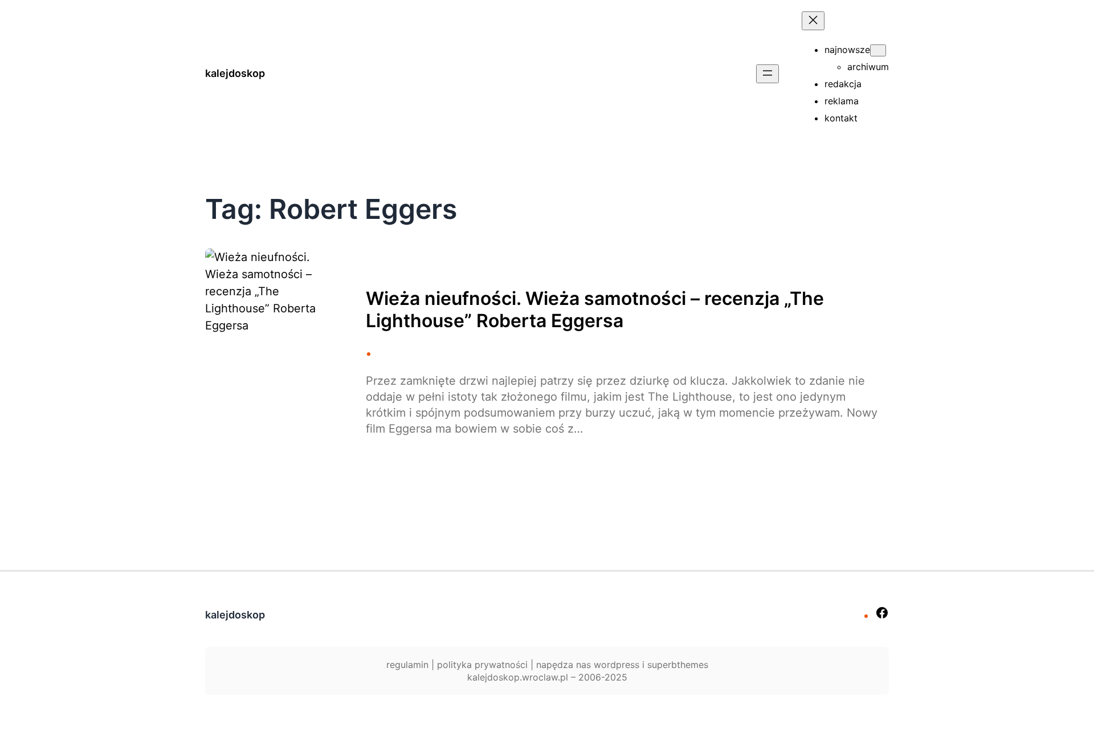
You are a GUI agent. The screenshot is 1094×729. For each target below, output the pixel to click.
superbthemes (677, 664)
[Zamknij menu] (813, 20)
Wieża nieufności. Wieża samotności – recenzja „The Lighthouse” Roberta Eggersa (595, 309)
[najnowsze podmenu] (878, 50)
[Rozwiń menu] (767, 73)
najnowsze (847, 49)
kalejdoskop (235, 73)
